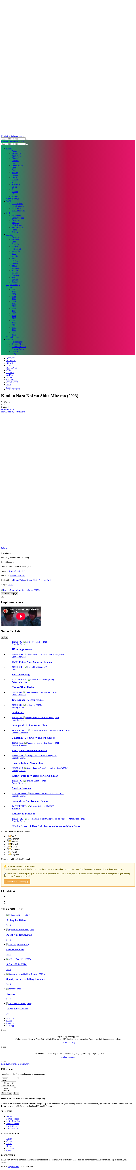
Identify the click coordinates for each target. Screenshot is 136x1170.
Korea (14, 265)
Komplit (15, 222)
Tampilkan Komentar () (17, 882)
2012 (14, 323)
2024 (14, 294)
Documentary (17, 165)
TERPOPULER (13, 389)
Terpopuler (16, 215)
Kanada (15, 263)
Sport (14, 189)
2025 (14, 292)
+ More (9, 339)
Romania (15, 275)
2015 (14, 315)
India (14, 253)
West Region (17, 225)
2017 (14, 311)
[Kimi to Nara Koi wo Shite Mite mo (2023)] (20, 590)
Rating (14, 230)
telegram (10, 1023)
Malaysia (15, 268)
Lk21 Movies (17, 203)
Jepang (15, 261)
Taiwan (15, 280)
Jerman (15, 246)
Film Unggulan (18, 206)
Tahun (9, 287)
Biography (16, 158)
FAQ (14, 354)
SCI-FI (9, 365)
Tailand (15, 282)
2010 (14, 327)
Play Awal (5, 412)
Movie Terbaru (12, 1119)
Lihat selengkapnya (9, 594)
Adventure (16, 153)
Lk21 (8, 201)
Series (8, 213)
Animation (16, 156)
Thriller (15, 191)
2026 (14, 289)
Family (15, 170)
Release (15, 232)
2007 (14, 335)
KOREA (10, 372)
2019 (14, 306)
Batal (16, 1093)
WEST (9, 377)
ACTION (10, 358)
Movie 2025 (11, 1126)
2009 (14, 330)
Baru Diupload (18, 218)
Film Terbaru (17, 208)
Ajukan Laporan (68, 1057)
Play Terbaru (15, 412)
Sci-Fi (14, 187)
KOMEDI (10, 363)
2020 (14, 304)
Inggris (15, 256)
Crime (14, 163)
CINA (9, 370)
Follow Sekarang (68, 1042)
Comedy (15, 160)
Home (3, 1064)
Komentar (10, 1064)
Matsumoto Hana (17, 575)
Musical (15, 180)
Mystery (15, 182)
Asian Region (17, 227)
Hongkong (16, 249)
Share (27, 1064)
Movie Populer (12, 1123)
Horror (14, 177)
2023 (14, 296)
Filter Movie (6, 1093)
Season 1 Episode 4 (17, 571)
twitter (9, 1021)
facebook (10, 1018)
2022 (14, 299)
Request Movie (18, 344)
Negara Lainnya (13, 284)
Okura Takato (32, 580)
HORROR (11, 360)
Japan (3, 409)
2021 (14, 301)
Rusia (14, 277)
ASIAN (9, 375)
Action (14, 151)
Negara (9, 234)
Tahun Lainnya (12, 337)
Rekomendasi (17, 342)
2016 (14, 313)
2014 (14, 318)
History (15, 175)
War (13, 194)
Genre (9, 149)
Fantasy (15, 172)
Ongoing (15, 220)
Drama (14, 168)
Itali (13, 258)
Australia (15, 239)
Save (23, 412)
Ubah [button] (15, 562)
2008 (14, 332)
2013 (14, 320)
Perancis (15, 244)
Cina (14, 242)
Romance (16, 184)
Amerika (15, 237)
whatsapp (10, 1025)
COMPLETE (12, 382)
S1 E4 (17, 1064)
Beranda (9, 1116)
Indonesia (16, 251)
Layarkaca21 (13, 1166)
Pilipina (15, 273)
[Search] (27, 139)
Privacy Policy (18, 349)
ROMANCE (11, 368)
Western (15, 196)
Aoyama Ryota (45, 580)
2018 (14, 308)
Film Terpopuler (18, 211)
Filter (22, 1064)
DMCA (15, 351)
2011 (14, 325)
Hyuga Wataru (19, 580)
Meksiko (15, 270)
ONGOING (11, 380)
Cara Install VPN (19, 346)
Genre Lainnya (12, 199)
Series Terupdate (13, 1121)
